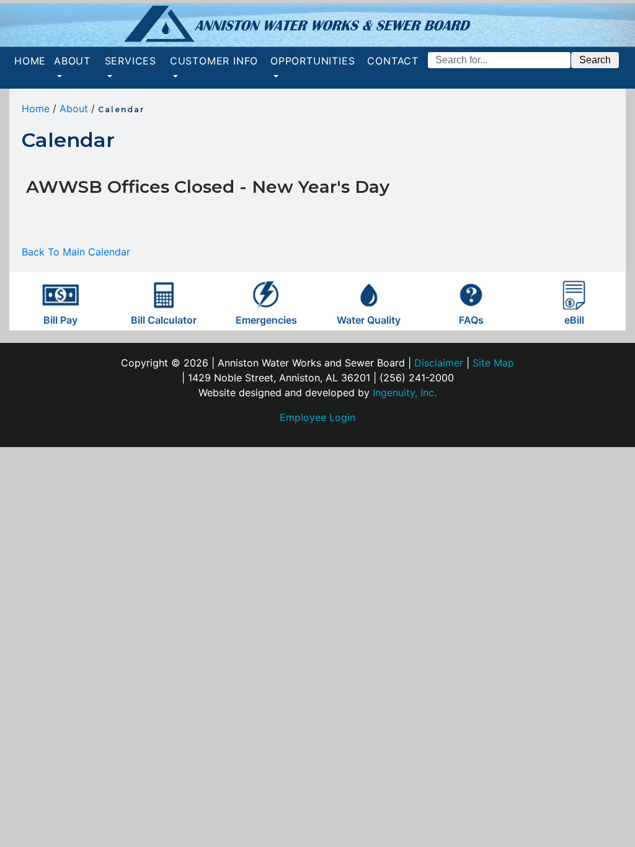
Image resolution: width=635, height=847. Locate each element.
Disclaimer (438, 363)
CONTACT (393, 68)
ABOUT (72, 61)
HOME (32, 60)
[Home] (317, 25)
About (74, 108)
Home (36, 108)
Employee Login (317, 417)
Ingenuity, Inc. (405, 392)
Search (595, 60)
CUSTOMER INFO (214, 61)
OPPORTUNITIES (312, 61)
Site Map (493, 363)
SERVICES (130, 61)
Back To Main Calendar (76, 252)
